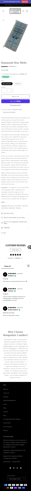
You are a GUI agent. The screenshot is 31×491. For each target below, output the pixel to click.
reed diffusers (13, 348)
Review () (7, 266)
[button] (3, 11)
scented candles (8, 346)
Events (5, 404)
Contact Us (6, 393)
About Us (5, 389)
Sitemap (5, 430)
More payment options (15, 105)
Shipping (5, 396)
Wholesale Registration (9, 400)
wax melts (22, 346)
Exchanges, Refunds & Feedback (12, 419)
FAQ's (4, 408)
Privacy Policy (7, 423)
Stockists (5, 411)
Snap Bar (17, 83)
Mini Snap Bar (7, 83)
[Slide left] (14, 58)
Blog (4, 415)
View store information (9, 112)
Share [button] (4, 233)
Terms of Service (7, 426)
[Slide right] (17, 58)
